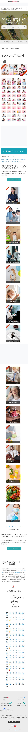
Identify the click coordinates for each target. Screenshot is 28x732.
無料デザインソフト (21, 705)
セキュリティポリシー (14, 718)
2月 (13, 612)
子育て (2, 161)
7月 (10, 613)
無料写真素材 (22, 699)
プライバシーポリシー (18, 715)
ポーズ (11, 161)
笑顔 (18, 161)
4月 (19, 612)
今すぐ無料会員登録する (14, 179)
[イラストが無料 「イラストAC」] (5, 9)
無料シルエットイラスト (6, 705)
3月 (16, 612)
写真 (7, 48)
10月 (19, 613)
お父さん (3, 159)
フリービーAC (17, 730)
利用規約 (12, 717)
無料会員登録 (9, 715)
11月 (23, 613)
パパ (10, 159)
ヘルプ (2, 715)
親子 (25, 159)
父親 (7, 159)
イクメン (7, 161)
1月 (10, 612)
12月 (7, 615)
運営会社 (18, 717)
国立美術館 (17, 572)
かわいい (22, 161)
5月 (22, 612)
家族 (22, 159)
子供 (13, 159)
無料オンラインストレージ (6, 710)
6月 (7, 613)
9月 (16, 613)
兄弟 (19, 159)
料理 (15, 161)
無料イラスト (6, 699)
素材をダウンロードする (15, 151)
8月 (13, 613)
